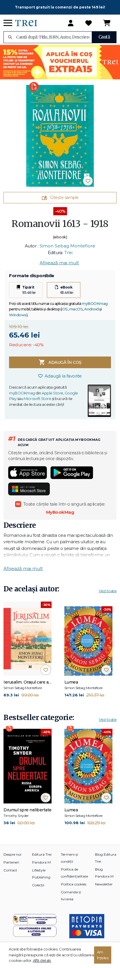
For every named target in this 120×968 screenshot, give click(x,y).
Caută (104, 37)
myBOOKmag (95, 303)
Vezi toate (108, 590)
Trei (68, 252)
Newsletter (104, 884)
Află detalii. (42, 960)
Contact (10, 870)
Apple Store (52, 393)
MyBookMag (60, 512)
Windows (18, 314)
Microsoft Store (37, 398)
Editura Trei (42, 854)
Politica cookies (73, 884)
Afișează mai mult (59, 262)
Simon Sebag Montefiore (67, 246)
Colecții (38, 885)
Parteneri (11, 862)
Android (91, 309)
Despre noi (12, 854)
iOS (64, 309)
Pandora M (41, 862)
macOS (76, 309)
